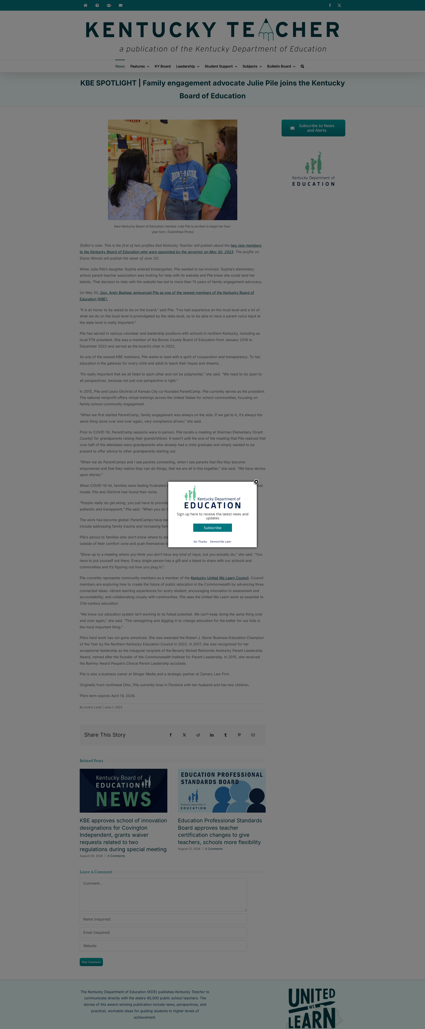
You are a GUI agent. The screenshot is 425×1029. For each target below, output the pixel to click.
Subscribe (212, 527)
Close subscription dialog (256, 482)
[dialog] (212, 514)
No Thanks (200, 542)
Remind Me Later (220, 542)
